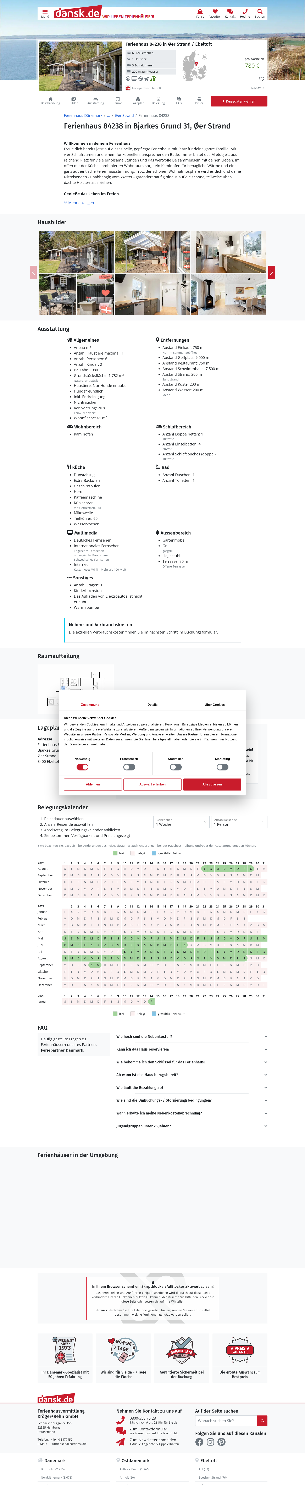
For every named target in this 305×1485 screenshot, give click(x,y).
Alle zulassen (212, 784)
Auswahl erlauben (152, 784)
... (108, 115)
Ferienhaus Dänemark (83, 115)
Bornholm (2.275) (53, 1469)
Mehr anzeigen (80, 202)
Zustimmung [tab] (90, 704)
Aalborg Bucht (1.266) (134, 1469)
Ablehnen (93, 784)
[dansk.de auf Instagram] (210, 1442)
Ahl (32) (204, 1469)
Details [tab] (153, 704)
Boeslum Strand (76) (213, 1477)
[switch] (129, 767)
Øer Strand (124, 115)
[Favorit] (261, 79)
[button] (45, 13)
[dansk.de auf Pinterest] (221, 1442)
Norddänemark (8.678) (56, 1477)
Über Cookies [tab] (215, 704)
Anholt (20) (127, 1477)
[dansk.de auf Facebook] (199, 1442)
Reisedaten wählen (240, 101)
